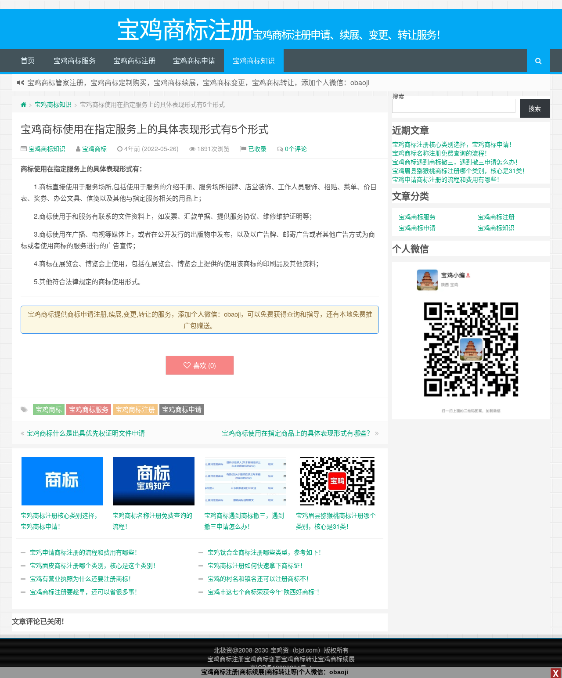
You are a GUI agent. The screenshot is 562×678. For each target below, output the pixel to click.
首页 (28, 60)
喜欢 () (204, 365)
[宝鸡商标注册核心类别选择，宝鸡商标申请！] (62, 480)
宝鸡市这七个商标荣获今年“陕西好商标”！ (265, 591)
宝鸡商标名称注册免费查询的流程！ (441, 152)
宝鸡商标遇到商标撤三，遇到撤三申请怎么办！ (456, 161)
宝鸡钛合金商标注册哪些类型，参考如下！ (266, 552)
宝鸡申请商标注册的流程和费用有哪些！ (85, 552)
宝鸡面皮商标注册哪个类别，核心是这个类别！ (94, 565)
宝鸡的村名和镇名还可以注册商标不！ (260, 578)
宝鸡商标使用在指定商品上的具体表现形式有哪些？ (297, 432)
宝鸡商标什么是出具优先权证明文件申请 (85, 432)
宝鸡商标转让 (299, 658)
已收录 (257, 148)
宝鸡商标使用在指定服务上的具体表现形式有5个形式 (145, 128)
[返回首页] (23, 104)
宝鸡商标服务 (75, 60)
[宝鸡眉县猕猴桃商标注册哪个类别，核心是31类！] (337, 480)
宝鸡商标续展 (336, 658)
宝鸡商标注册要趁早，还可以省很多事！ (85, 591)
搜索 (398, 96)
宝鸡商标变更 (262, 658)
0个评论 (296, 148)
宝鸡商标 (94, 148)
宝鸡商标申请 (194, 60)
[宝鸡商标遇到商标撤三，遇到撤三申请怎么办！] (245, 480)
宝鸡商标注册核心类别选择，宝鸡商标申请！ (453, 144)
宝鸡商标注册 (134, 60)
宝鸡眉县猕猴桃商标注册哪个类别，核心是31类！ (460, 170)
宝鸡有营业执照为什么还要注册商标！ (82, 578)
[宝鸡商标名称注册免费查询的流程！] (154, 480)
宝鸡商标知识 (254, 60)
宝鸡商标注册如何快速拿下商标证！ (257, 565)
